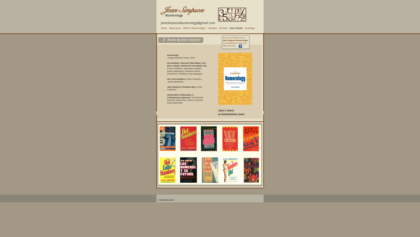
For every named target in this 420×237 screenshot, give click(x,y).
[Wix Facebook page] (240, 46)
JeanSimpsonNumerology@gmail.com (188, 23)
